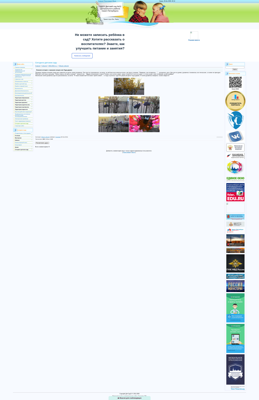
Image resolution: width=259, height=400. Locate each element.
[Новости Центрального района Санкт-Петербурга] (235, 246)
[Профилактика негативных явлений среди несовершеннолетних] (235, 219)
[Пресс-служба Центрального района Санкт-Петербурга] (235, 252)
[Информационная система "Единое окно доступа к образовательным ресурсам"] (235, 181)
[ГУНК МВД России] (235, 272)
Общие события (64, 66)
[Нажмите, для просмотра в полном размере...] (129, 94)
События (44, 66)
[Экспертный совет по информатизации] (235, 278)
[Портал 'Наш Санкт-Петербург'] (235, 212)
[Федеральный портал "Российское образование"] (235, 158)
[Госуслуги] (235, 232)
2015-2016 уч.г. (52, 66)
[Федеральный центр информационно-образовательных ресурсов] (235, 201)
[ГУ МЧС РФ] (235, 226)
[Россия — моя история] (235, 291)
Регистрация (108, 1)
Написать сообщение (82, 56)
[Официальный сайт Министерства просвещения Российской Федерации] (235, 151)
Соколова (57, 137)
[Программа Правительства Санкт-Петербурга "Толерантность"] (235, 175)
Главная (100, 1)
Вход (114, 1)
